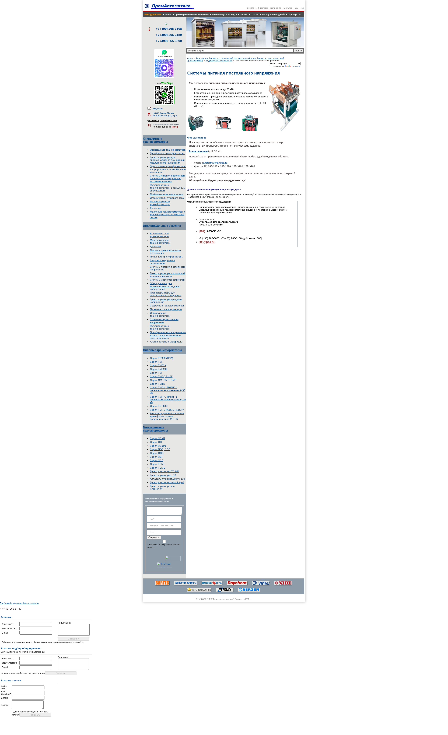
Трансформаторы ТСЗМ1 (164, 471)
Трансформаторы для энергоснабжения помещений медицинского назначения (167, 160)
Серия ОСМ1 (157, 438)
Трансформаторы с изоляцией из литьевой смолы (167, 274)
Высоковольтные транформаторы (159, 235)
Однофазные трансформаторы (168, 149)
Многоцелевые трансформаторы (155, 429)
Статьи (255, 14)
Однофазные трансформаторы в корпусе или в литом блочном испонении (168, 169)
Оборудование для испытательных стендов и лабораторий (165, 286)
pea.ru (190, 58)
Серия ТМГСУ (158, 365)
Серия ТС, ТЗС (158, 406)
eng (302, 8)
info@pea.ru (158, 109)
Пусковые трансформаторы (166, 309)
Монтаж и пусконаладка (224, 14)
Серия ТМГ (156, 361)
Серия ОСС (156, 453)
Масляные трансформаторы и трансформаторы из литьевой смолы (167, 214)
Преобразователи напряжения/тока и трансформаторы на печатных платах (168, 335)
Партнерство (294, 14)
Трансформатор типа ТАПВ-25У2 (162, 487)
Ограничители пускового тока (167, 197)
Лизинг (168, 14)
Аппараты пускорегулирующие (168, 478)
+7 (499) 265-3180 (169, 35)
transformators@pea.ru (214, 162)
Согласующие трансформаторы (160, 314)
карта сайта (275, 8)
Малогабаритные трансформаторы (160, 203)
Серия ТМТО (157, 383)
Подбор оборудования (11, 603)
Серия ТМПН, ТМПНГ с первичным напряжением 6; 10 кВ (168, 399)
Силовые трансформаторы (162, 350)
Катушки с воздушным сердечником (162, 261)
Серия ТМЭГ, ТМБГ (161, 376)
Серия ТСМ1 (157, 467)
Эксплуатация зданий (273, 14)
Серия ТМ (156, 372)
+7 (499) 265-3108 (169, 28)
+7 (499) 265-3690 (169, 41)
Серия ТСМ (156, 464)
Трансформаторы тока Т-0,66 (167, 482)
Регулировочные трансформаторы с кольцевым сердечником (167, 187)
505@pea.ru (207, 242)
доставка (264, 8)
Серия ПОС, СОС (160, 449)
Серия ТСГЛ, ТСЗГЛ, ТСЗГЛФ (167, 409)
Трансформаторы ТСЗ (163, 475)
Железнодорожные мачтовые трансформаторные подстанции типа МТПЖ (167, 416)
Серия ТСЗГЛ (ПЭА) (161, 358)
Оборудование (153, 14)
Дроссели (155, 208)
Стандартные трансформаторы (155, 140)
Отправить (154, 537)
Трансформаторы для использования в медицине (165, 294)
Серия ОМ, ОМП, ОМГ (163, 380)
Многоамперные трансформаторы (160, 241)
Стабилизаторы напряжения (166, 194)
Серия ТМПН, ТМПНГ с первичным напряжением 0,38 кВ (167, 390)
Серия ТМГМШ (158, 369)
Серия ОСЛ (156, 460)
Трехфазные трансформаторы (167, 153)
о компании (252, 8)
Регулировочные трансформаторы (160, 327)
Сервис (244, 14)
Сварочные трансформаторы (167, 305)
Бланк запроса (198, 151)
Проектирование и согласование (192, 14)
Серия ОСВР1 (158, 445)
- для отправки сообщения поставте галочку (23, 673)
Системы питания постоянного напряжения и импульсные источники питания (168, 178)
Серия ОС (156, 442)
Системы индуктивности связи (167, 279)
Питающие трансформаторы (166, 256)
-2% (296, 8)
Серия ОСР (156, 456)
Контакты (288, 8)
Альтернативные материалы (166, 341)
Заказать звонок (31, 603)
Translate (295, 67)
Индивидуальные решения (162, 225)
